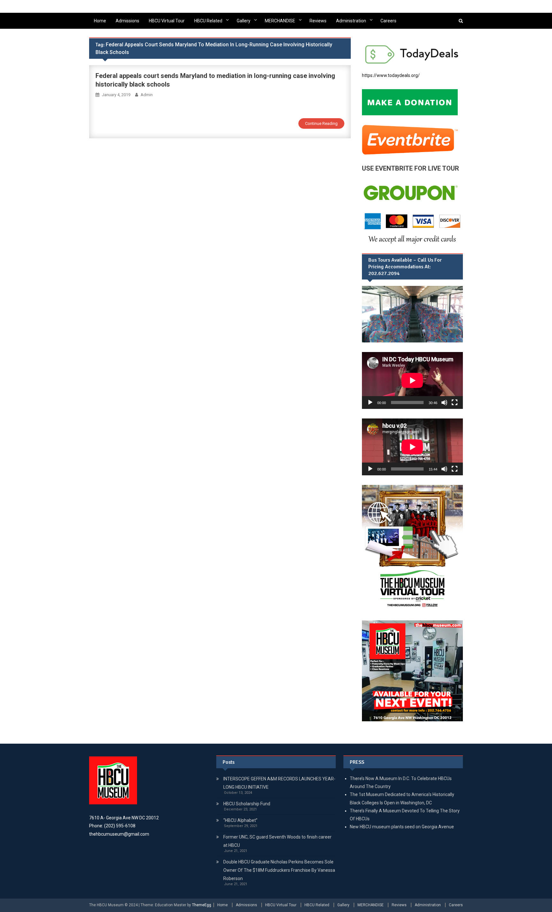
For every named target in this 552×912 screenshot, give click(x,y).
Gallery (243, 20)
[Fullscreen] (454, 402)
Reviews (318, 20)
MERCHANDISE (280, 20)
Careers (388, 20)
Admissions (127, 20)
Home (100, 20)
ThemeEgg (201, 905)
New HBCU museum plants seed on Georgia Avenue (402, 826)
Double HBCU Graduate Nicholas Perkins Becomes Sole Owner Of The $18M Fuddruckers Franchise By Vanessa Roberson (279, 870)
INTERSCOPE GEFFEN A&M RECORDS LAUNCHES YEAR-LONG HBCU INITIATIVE (279, 783)
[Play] (370, 402)
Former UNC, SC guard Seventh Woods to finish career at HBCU (277, 841)
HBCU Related (208, 20)
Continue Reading (321, 123)
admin (147, 94)
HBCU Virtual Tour (167, 20)
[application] (412, 380)
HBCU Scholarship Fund (246, 803)
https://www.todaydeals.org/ (391, 75)
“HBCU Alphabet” (240, 820)
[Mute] (444, 402)
